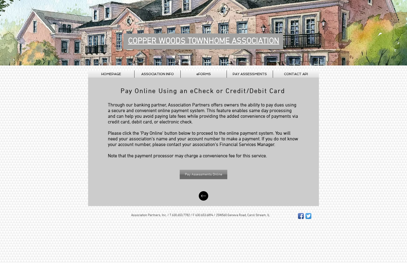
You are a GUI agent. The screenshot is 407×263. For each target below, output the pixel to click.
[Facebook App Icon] (301, 216)
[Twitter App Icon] (308, 216)
